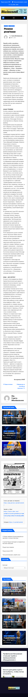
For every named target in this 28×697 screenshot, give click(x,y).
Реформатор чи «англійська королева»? (21, 386)
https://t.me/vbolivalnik (16, 522)
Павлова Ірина (17, 593)
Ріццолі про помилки (12, 418)
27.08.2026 (7, 593)
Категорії (5, 565)
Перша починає (8, 384)
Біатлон (5, 587)
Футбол (5, 415)
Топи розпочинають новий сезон (12, 448)
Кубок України (11, 431)
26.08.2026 (7, 624)
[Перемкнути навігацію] (13, 18)
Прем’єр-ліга (10, 415)
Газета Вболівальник (16, 36)
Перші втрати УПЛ (11, 433)
